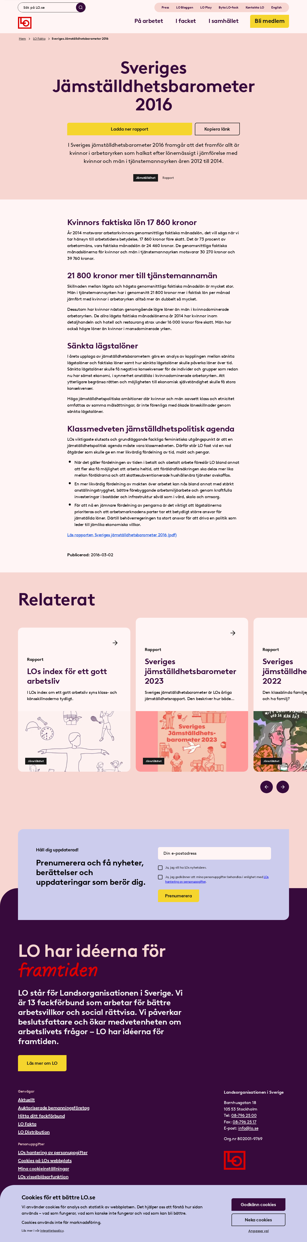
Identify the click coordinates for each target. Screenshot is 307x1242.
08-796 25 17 (244, 1121)
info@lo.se (248, 1128)
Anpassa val (258, 1231)
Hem (22, 39)
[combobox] (51, 7)
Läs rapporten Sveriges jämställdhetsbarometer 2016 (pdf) (122, 534)
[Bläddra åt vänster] (266, 787)
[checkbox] (160, 867)
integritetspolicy (51, 1231)
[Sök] (80, 7)
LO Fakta (39, 39)
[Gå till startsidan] (24, 23)
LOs (266, 877)
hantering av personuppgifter (185, 882)
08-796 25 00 (243, 1115)
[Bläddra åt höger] (282, 787)
